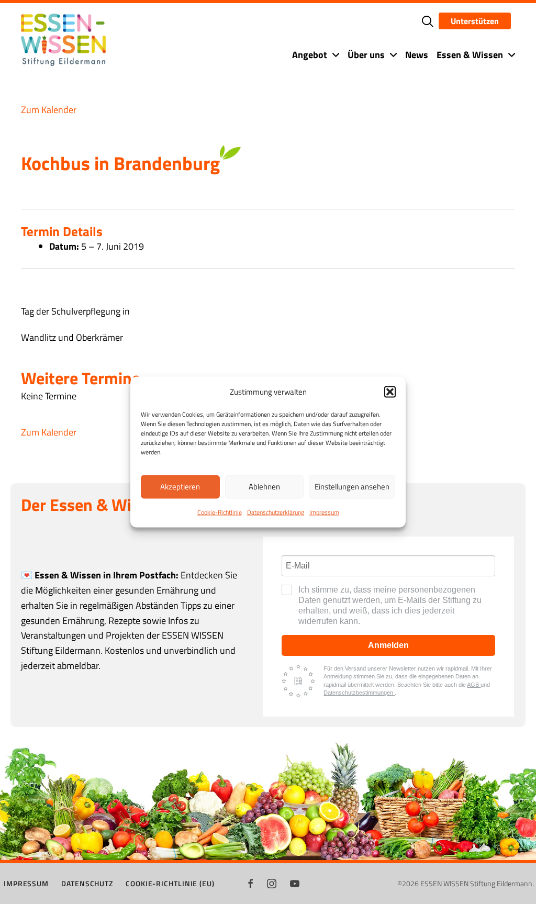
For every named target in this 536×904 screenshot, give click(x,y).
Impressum (324, 512)
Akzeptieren (180, 487)
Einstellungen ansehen (352, 487)
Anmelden (388, 645)
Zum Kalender (48, 110)
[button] (390, 391)
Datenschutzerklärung (275, 512)
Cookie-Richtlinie (219, 512)
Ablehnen (264, 487)
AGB (474, 685)
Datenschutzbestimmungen (359, 692)
